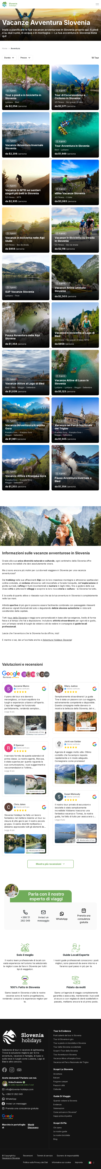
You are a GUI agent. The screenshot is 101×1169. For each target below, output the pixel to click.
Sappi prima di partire (62, 1116)
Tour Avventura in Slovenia (65, 1054)
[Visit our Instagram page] (11, 1069)
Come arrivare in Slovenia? (65, 1112)
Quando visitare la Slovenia (65, 1101)
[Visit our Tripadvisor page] (19, 1069)
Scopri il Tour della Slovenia (65, 1051)
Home (4, 48)
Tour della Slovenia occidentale (67, 1047)
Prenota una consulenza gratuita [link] (83, 919)
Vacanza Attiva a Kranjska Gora (66, 1058)
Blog (55, 1139)
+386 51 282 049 (25, 919)
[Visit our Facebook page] (4, 1069)
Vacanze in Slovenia (11, 1158)
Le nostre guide (60, 1131)
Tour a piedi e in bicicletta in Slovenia (69, 1043)
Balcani (56, 1078)
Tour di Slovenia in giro (63, 1039)
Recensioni (28, 1155)
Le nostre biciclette (61, 1135)
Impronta (79, 1162)
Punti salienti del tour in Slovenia (67, 1035)
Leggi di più (9, 712)
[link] (62, 916)
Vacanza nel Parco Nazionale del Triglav (71, 1062)
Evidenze (57, 1104)
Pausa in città (59, 1085)
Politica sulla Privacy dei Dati (35, 1162)
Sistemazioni (58, 1108)
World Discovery (33, 1126)
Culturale (57, 1089)
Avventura (57, 1074)
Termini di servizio (45, 1155)
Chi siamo (57, 1127)
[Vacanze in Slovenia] (23, 1037)
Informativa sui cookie (61, 1162)
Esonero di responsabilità (68, 1155)
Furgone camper (60, 1081)
